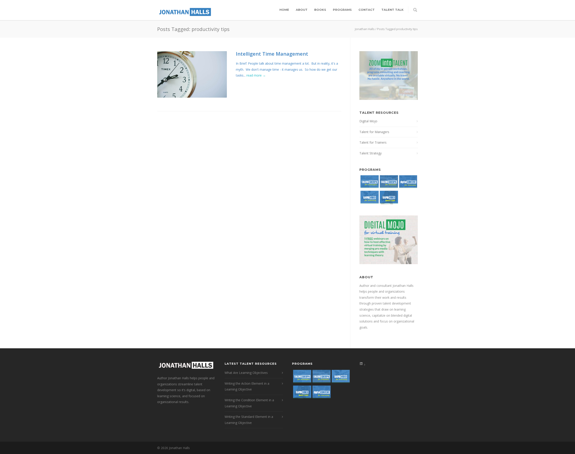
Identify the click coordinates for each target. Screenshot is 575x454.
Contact (366, 9)
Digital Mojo (368, 121)
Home (284, 9)
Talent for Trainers (373, 142)
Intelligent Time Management (272, 53)
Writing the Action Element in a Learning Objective (247, 386)
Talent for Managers (374, 132)
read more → (256, 75)
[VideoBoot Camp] (388, 198)
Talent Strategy (370, 153)
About (301, 9)
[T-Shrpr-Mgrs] (369, 183)
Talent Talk (392, 9)
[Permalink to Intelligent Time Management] (192, 74)
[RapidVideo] (369, 198)
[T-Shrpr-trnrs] (388, 183)
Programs (342, 9)
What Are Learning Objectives (246, 373)
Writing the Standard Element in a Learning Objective (249, 420)
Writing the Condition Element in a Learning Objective (249, 403)
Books (320, 9)
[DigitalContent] (407, 183)
